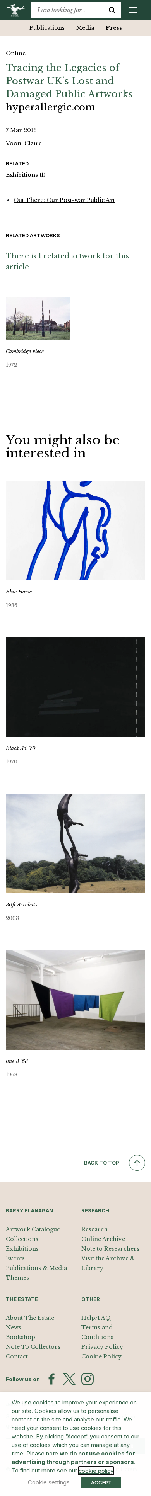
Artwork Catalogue (33, 1229)
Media (85, 27)
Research (94, 1229)
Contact (17, 1356)
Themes (17, 1277)
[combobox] (67, 10)
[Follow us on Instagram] (87, 1379)
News (13, 1327)
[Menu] (133, 10)
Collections (22, 1239)
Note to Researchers (110, 1248)
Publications (47, 27)
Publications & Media (36, 1268)
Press (114, 27)
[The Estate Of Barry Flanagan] (18, 10)
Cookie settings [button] (49, 1482)
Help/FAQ (96, 1317)
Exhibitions (26, 175)
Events (15, 1258)
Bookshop (20, 1337)
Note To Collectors (33, 1346)
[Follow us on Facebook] (51, 1379)
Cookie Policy (101, 1356)
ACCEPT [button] (101, 1482)
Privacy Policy (102, 1346)
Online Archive (103, 1239)
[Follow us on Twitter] (69, 1379)
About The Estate (30, 1317)
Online (16, 53)
